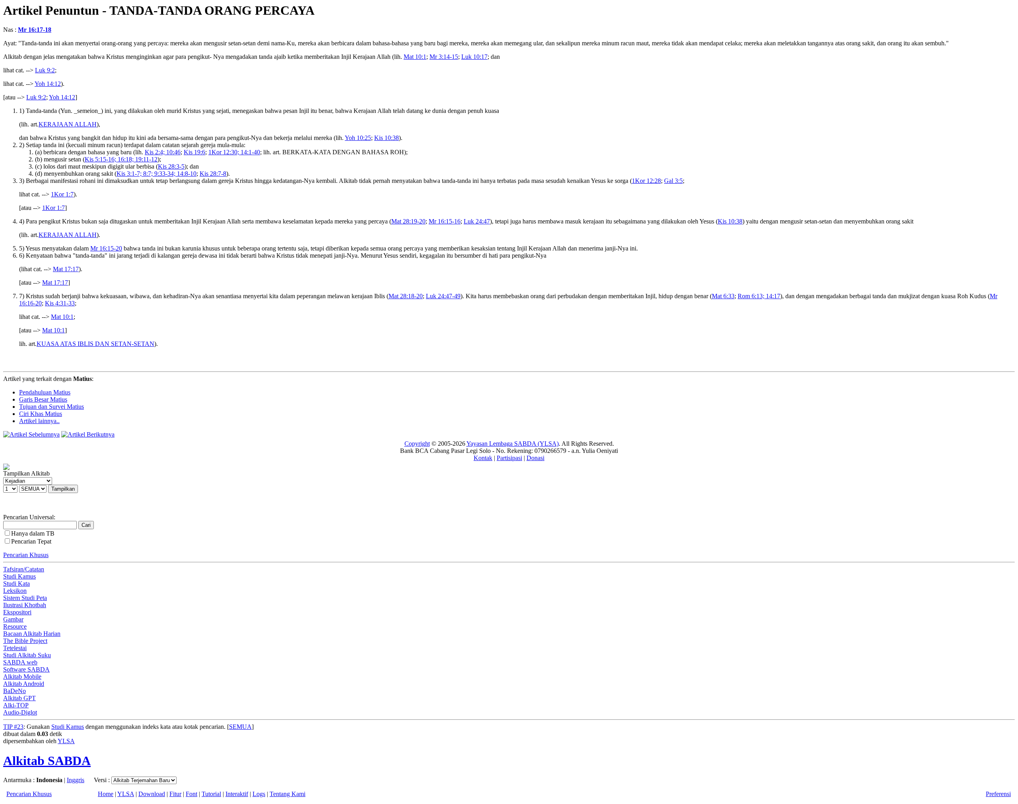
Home (105, 793)
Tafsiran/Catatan (23, 569)
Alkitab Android (23, 683)
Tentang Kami (287, 793)
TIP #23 (13, 726)
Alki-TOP (16, 705)
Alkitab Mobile (22, 676)
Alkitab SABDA (47, 761)
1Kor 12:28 (646, 180)
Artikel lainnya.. (39, 421)
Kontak (483, 457)
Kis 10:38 (386, 137)
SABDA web (20, 662)
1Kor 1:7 (62, 194)
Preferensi (998, 793)
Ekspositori (17, 612)
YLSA (66, 741)
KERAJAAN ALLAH (68, 124)
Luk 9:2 (45, 70)
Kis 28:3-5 (171, 166)
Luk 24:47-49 (443, 296)
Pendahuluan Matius (44, 392)
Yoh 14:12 (48, 83)
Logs (259, 793)
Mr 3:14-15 (443, 56)
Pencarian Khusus (26, 555)
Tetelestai (15, 648)
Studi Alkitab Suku (27, 655)
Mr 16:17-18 (34, 29)
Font (191, 793)
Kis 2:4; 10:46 (163, 152)
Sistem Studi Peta (25, 597)
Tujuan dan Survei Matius (51, 406)
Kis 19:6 (194, 152)
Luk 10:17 (474, 56)
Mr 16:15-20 (106, 248)
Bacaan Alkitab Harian (31, 633)
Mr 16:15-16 (444, 221)
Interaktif (236, 793)
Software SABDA (26, 669)
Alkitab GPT (19, 698)
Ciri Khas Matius (40, 413)
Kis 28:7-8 (213, 173)
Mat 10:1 (415, 56)
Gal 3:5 (673, 180)
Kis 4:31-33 (60, 303)
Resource (15, 626)
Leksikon (15, 590)
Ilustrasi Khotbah (24, 605)
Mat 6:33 (723, 296)
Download (151, 793)
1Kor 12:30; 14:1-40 (234, 152)
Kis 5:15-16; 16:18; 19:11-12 (121, 159)
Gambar (13, 619)
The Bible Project (25, 640)
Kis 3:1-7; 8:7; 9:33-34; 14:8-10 (156, 173)
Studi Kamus (19, 576)
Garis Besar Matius (43, 399)
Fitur (175, 793)
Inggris (75, 780)
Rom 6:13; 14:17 (759, 296)
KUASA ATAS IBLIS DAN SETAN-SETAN (95, 343)
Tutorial (211, 793)
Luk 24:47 (477, 221)
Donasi (535, 457)
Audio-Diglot (20, 712)
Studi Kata (16, 583)
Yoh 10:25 (358, 137)
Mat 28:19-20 (408, 221)
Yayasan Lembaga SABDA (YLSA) (512, 443)
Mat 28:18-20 (406, 296)
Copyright (417, 443)
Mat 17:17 (66, 269)
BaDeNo (14, 690)
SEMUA (240, 726)
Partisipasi (509, 457)
